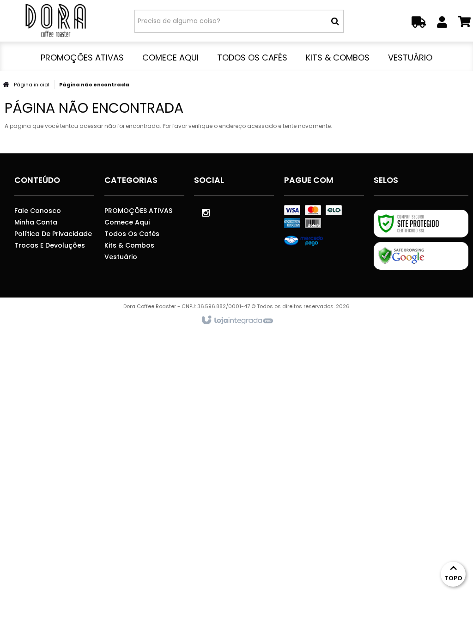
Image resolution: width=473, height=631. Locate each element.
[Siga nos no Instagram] (205, 212)
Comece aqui (127, 222)
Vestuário (120, 256)
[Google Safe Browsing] (421, 256)
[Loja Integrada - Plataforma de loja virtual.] (236, 320)
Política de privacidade (53, 233)
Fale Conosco (37, 210)
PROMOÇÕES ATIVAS (138, 210)
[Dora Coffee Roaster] (55, 21)
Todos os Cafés (131, 233)
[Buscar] (335, 21)
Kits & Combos (129, 245)
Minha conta (35, 222)
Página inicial (31, 84)
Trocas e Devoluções (49, 245)
